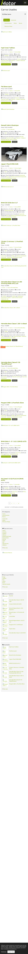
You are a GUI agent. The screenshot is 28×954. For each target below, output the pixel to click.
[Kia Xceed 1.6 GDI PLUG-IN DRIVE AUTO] (14, 469)
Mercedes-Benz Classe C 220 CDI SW (17, 632)
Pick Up (4, 539)
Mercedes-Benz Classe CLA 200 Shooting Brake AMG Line (11, 282)
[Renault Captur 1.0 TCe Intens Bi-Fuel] (5, 613)
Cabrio (3, 530)
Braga (7, 176)
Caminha (5, 376)
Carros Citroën (18, 247)
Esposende (22, 175)
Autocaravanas (8, 23)
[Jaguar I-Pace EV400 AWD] (14, 154)
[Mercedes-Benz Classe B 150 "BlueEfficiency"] (14, 353)
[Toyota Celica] (5, 630)
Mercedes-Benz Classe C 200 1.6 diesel (14, 323)
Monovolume (5, 537)
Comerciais (13, 20)
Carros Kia (17, 484)
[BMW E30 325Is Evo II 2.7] (14, 193)
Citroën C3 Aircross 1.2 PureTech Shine (12, 242)
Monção (19, 59)
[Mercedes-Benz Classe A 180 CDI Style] (5, 601)
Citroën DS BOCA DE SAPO (15, 604)
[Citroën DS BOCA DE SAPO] (5, 605)
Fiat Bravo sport (6, 86)
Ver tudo (6, 547)
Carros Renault (11, 129)
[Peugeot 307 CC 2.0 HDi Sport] (5, 626)
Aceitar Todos (11, 951)
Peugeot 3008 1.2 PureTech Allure (12, 402)
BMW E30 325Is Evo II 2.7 (9, 202)
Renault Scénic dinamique (9, 125)
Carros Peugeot (18, 406)
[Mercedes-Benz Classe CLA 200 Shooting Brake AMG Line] (14, 272)
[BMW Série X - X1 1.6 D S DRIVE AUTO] (14, 432)
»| (18, 503)
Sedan (6, 331)
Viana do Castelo (5, 60)
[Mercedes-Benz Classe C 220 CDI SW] (5, 634)
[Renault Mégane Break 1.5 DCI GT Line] (5, 621)
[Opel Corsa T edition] (14, 38)
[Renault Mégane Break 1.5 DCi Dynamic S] (5, 609)
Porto (2, 454)
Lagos (2, 336)
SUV (6, 133)
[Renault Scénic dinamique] (14, 116)
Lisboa (3, 581)
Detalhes (15, 64)
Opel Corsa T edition (8, 48)
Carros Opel (17, 52)
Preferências (3, 951)
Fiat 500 (11, 595)
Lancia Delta (12, 616)
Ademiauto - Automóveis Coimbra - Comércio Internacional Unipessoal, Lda (12, 297)
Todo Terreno (5, 543)
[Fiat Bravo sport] (14, 77)
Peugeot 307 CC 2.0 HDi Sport (16, 624)
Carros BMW (18, 206)
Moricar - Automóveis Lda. (12, 454)
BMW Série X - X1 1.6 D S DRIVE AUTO (13, 441)
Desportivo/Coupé (9, 210)
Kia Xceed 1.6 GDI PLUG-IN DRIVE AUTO (12, 479)
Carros (7, 20)
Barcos (20, 23)
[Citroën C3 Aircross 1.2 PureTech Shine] (14, 232)
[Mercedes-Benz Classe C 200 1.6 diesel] (14, 314)
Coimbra (4, 296)
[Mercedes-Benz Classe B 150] (5, 681)
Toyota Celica (12, 628)
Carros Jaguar (18, 168)
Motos (15, 23)
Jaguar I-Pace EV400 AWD (9, 164)
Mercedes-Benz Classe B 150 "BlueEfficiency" (10, 363)
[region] (14, 948)
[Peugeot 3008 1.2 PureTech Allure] (14, 393)
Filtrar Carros (7, 14)
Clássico (4, 534)
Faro (10, 336)
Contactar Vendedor (6, 64)
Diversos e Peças (8, 26)
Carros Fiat (17, 90)
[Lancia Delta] (5, 617)
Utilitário (4, 545)
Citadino (7, 55)
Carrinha (4, 532)
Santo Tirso (18, 452)
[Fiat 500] (5, 597)
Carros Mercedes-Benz (13, 287)
